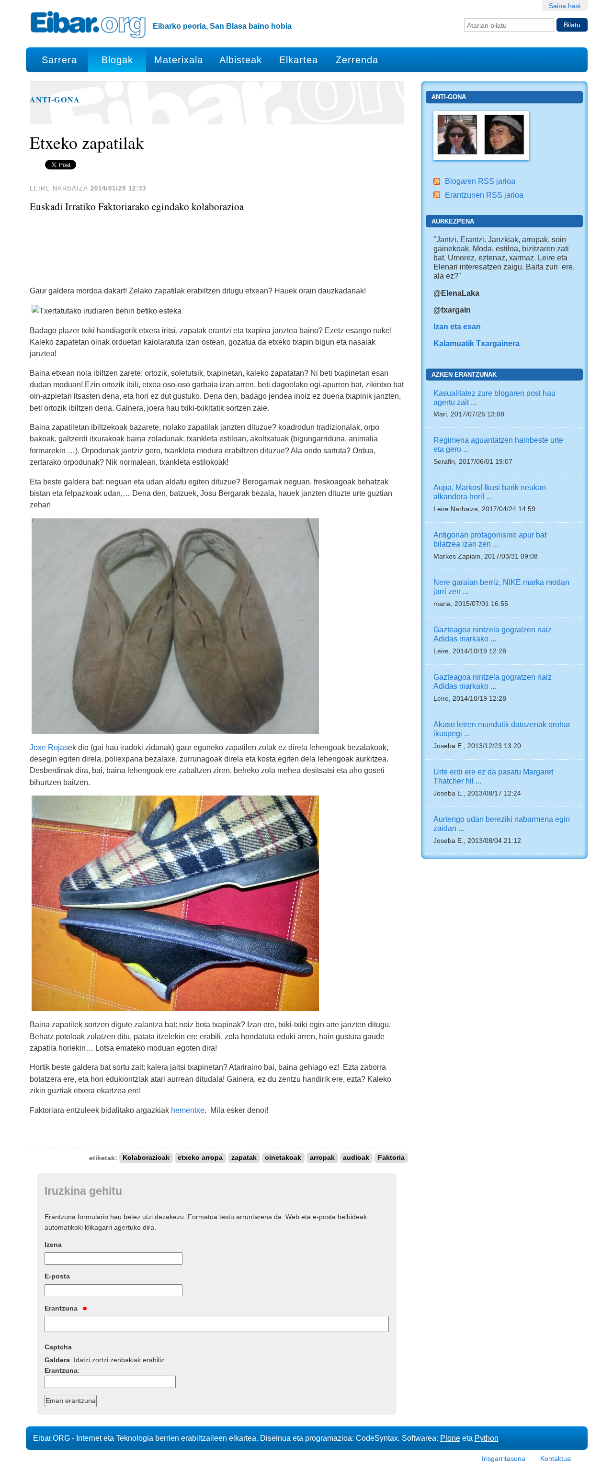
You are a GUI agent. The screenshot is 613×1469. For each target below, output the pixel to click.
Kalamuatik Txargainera (476, 343)
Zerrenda (357, 60)
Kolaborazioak (146, 1158)
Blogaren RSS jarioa (480, 181)
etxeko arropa (200, 1158)
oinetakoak (283, 1158)
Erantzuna (62, 1308)
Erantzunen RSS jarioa (484, 195)
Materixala (178, 60)
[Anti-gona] (481, 134)
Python (487, 1438)
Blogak (117, 60)
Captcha (58, 1347)
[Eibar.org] (88, 24)
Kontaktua (555, 1458)
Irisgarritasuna (503, 1458)
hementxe (187, 1110)
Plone (450, 1438)
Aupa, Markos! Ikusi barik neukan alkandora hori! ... (489, 492)
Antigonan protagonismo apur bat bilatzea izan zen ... (489, 539)
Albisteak (240, 60)
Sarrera (59, 60)
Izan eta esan (457, 326)
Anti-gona (55, 99)
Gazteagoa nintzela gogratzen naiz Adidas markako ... (492, 634)
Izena (53, 1244)
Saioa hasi (564, 6)
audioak (356, 1158)
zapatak (244, 1158)
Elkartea (298, 60)
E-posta (57, 1276)
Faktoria (391, 1158)
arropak (322, 1158)
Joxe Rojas (49, 747)
